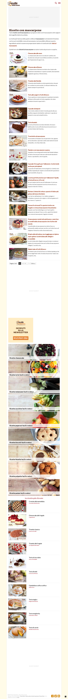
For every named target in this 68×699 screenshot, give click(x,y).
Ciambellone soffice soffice (38, 585)
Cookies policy (28, 696)
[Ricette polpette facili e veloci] (34, 478)
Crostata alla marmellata (36, 501)
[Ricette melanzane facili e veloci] (34, 393)
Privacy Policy (22, 696)
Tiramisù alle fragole (35, 543)
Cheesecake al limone (35, 67)
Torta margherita (34, 613)
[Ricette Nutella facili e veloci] (34, 461)
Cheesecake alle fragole (36, 515)
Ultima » (33, 263)
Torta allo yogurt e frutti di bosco (38, 95)
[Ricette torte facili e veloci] (34, 377)
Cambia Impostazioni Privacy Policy (37, 696)
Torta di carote (33, 627)
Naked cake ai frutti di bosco (37, 249)
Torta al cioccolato (35, 557)
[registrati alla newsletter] (20, 342)
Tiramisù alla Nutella (34, 81)
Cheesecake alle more (35, 53)
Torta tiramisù (32, 122)
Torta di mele (33, 571)
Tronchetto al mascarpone (36, 136)
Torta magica (33, 599)
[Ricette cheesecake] (34, 360)
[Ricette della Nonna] (13, 5)
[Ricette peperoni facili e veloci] (34, 427)
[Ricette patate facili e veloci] (34, 495)
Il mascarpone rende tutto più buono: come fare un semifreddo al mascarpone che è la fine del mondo (43, 221)
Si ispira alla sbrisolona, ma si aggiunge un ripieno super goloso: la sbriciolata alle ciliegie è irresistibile (43, 236)
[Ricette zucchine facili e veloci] (34, 410)
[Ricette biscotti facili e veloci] (34, 444)
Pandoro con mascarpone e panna (39, 150)
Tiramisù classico (34, 529)
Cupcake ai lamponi (34, 109)
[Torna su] (65, 696)
